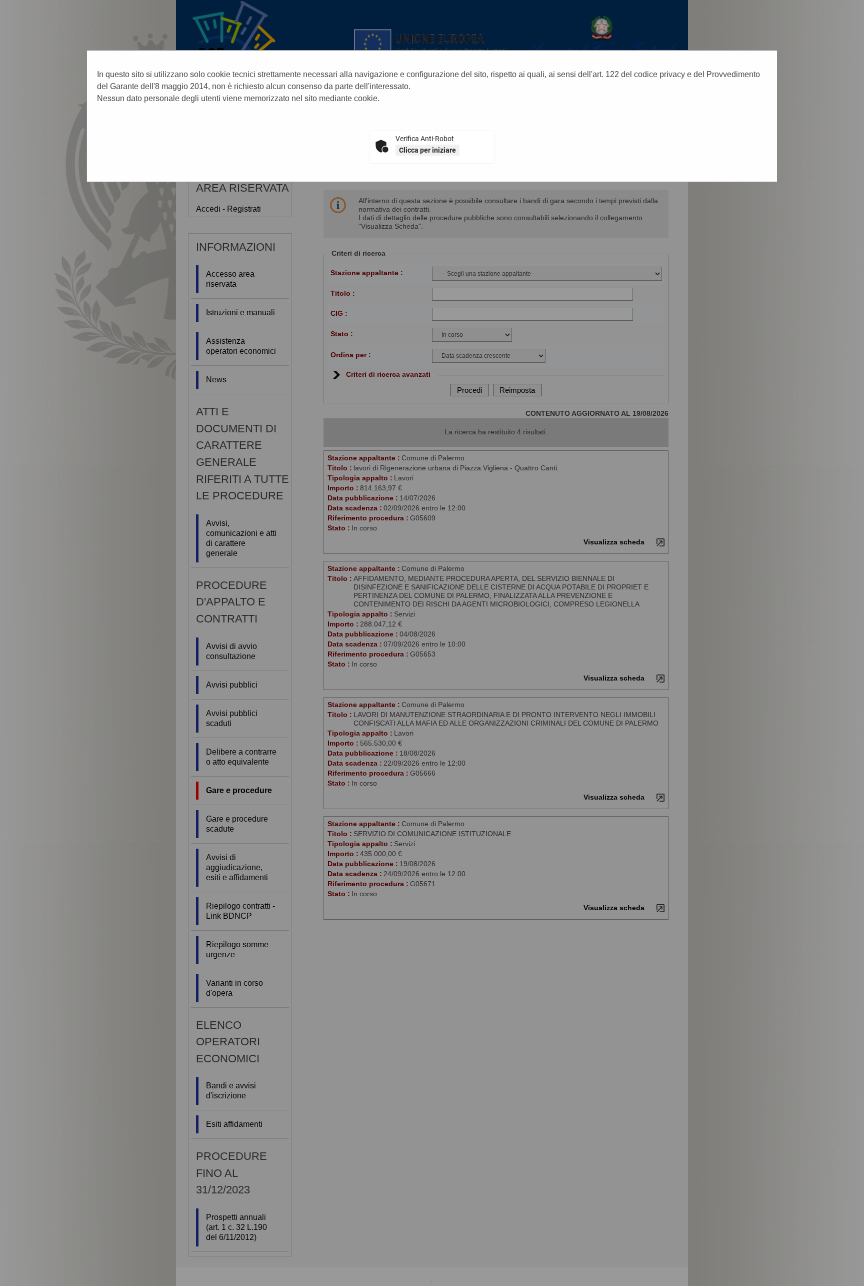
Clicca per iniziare (427, 150)
